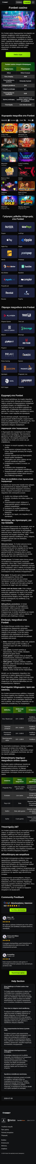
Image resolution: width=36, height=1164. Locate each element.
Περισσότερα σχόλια (18, 972)
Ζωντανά (13, 120)
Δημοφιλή (4, 120)
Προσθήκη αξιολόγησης (18, 910)
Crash (21, 120)
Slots (29, 120)
